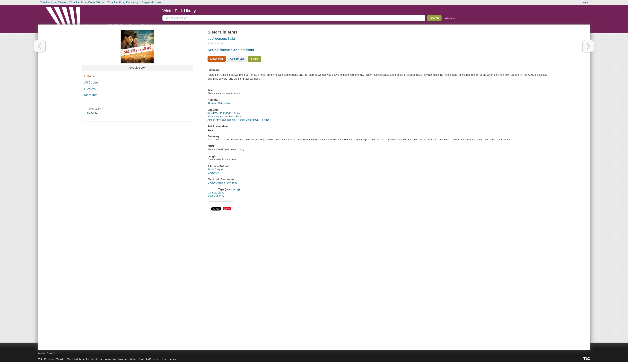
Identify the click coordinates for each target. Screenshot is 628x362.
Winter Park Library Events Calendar (87, 2)
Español (51, 353)
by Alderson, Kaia (221, 38)
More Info (90, 95)
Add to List (237, 58)
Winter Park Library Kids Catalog (122, 2)
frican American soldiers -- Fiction (225, 116)
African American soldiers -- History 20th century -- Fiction (238, 119)
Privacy (172, 359)
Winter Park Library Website (53, 2)
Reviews (90, 88)
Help (163, 359)
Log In (585, 2)
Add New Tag (232, 189)
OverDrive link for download (222, 182)
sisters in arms (216, 195)
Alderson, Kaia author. (219, 103)
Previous (40, 46)
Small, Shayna (215, 169)
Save (228, 208)
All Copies (91, 82)
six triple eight (216, 192)
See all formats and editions (231, 50)
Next (588, 46)
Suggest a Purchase (151, 2)
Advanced (450, 18)
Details (89, 76)
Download (216, 58)
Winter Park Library (179, 10)
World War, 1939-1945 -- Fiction (224, 113)
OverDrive (213, 172)
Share (254, 58)
